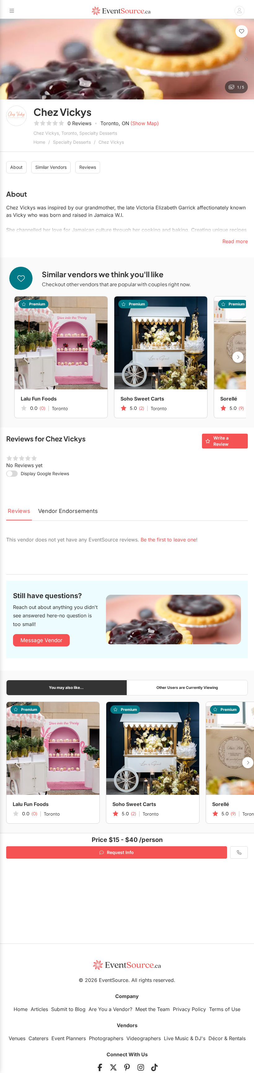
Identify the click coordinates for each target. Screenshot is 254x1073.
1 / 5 (240, 87)
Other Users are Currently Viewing (187, 687)
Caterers (38, 1038)
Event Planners (68, 1038)
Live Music (176, 1038)
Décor (215, 1038)
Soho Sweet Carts (142, 399)
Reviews (87, 167)
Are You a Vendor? (110, 1009)
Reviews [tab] (19, 511)
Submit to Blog (68, 1009)
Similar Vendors (51, 167)
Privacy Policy (189, 1009)
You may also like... (66, 687)
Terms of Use (224, 1009)
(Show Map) (144, 123)
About (16, 167)
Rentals (237, 1038)
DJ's (200, 1038)
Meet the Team (152, 1009)
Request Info (120, 852)
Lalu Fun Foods (39, 399)
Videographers (143, 1038)
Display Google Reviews (45, 473)
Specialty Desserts (72, 142)
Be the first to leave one (168, 539)
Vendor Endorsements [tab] (68, 511)
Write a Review (221, 441)
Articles (39, 1009)
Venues (17, 1038)
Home (39, 142)
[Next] (246, 59)
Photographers (106, 1038)
